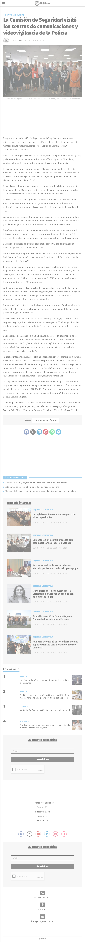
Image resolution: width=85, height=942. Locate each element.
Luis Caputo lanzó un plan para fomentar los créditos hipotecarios (44, 681)
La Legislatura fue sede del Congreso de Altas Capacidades (54, 516)
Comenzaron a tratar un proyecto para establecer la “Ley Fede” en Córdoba (53, 541)
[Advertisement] (42, 117)
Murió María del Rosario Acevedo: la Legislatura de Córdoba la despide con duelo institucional (53, 593)
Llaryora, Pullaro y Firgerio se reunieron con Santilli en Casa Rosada (36, 483)
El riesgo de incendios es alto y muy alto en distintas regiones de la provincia (40, 491)
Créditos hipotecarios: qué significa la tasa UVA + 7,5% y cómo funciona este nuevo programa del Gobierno (44, 696)
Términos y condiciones (42, 803)
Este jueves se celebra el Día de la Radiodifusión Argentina (32, 487)
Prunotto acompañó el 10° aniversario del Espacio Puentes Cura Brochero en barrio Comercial (55, 644)
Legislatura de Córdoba (46, 420)
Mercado (24, 676)
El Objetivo (16, 40)
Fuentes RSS (42, 807)
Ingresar (44, 820)
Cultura (24, 706)
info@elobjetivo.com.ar (42, 921)
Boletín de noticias (44, 740)
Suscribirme (42, 759)
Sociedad (24, 721)
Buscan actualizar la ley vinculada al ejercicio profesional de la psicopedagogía (55, 567)
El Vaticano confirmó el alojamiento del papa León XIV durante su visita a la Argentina (45, 726)
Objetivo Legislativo (13, 15)
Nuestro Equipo (42, 811)
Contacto (42, 816)
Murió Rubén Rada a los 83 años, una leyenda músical (45, 710)
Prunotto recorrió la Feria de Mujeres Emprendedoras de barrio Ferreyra (52, 618)
